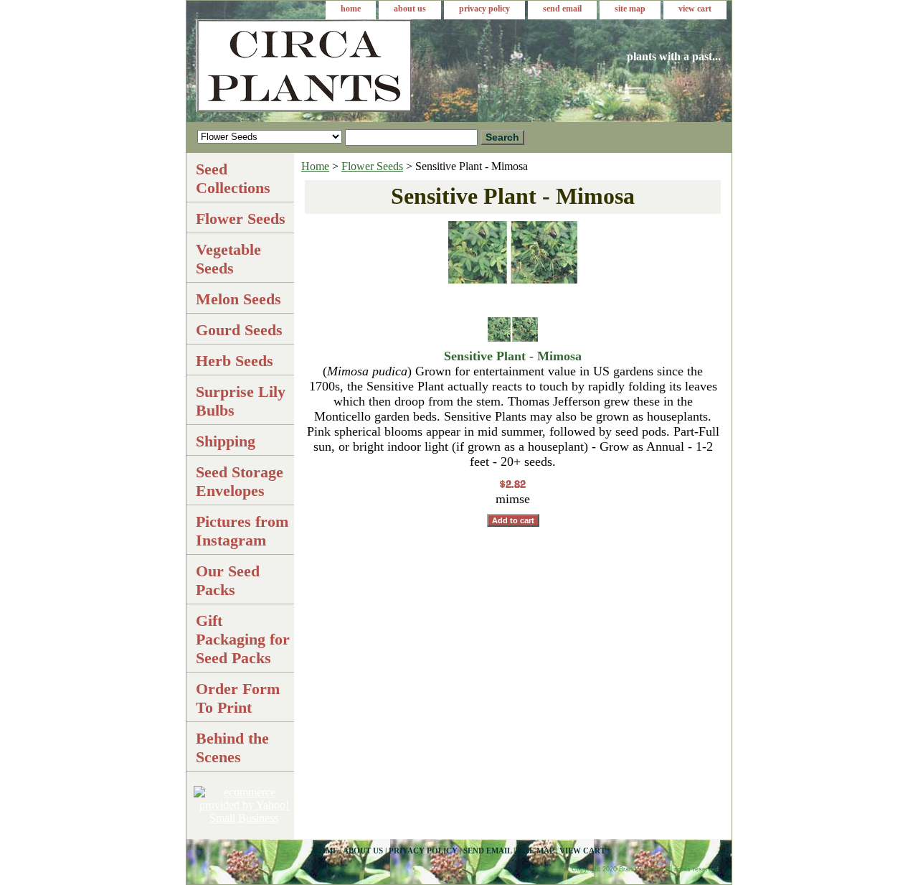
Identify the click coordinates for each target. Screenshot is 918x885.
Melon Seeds (238, 299)
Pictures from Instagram (242, 530)
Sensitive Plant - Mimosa (513, 356)
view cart (694, 9)
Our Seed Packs (228, 580)
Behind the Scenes (232, 747)
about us (410, 9)
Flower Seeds (372, 166)
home (351, 9)
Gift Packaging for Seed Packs (243, 639)
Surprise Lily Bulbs (240, 401)
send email (562, 9)
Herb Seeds (234, 361)
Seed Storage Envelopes (239, 481)
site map (630, 9)
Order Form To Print (238, 698)
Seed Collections (233, 178)
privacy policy (484, 9)
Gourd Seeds (239, 330)
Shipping (225, 441)
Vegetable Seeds (228, 258)
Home (315, 166)
